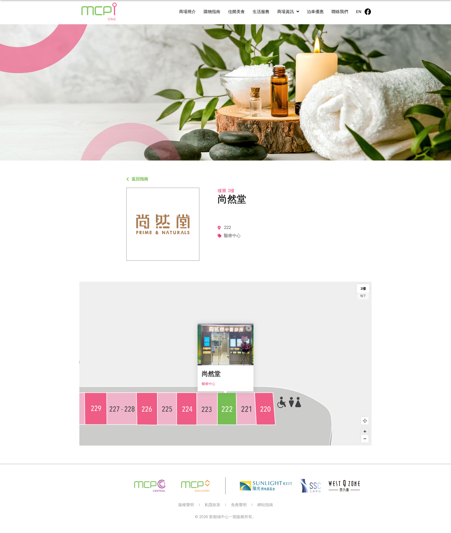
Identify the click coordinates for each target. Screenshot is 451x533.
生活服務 (261, 12)
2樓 (363, 288)
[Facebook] (367, 11)
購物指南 (212, 12)
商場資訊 (285, 12)
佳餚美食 (236, 12)
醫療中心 (208, 383)
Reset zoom (365, 420)
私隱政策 (212, 504)
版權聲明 (186, 504)
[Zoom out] (365, 438)
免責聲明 (239, 504)
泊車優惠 (315, 12)
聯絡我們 (339, 12)
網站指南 (265, 504)
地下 (363, 296)
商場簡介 (187, 12)
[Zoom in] (365, 431)
